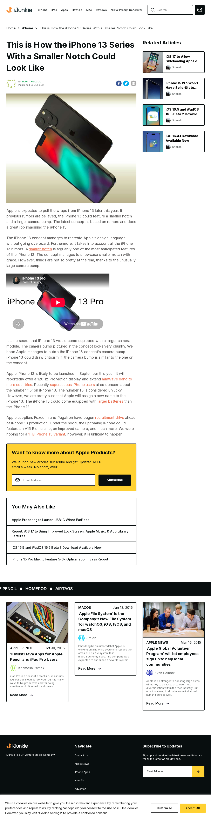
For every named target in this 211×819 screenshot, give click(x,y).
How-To (77, 10)
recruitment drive (109, 417)
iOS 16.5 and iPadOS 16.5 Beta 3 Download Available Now (57, 547)
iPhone (42, 10)
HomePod (24, 588)
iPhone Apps (82, 772)
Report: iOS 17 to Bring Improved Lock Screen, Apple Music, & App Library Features (70, 533)
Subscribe (115, 480)
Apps (64, 10)
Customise (164, 808)
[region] (105, 807)
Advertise (81, 788)
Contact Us (81, 755)
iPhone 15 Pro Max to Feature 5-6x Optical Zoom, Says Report (60, 559)
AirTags (53, 588)
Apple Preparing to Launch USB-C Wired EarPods (50, 520)
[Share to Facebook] (119, 83)
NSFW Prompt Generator (126, 10)
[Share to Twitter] (126, 83)
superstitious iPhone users (72, 384)
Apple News (82, 763)
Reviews (101, 10)
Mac (89, 10)
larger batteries (110, 401)
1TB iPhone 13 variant (46, 434)
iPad (54, 10)
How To (79, 780)
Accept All (193, 808)
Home (11, 28)
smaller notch (40, 249)
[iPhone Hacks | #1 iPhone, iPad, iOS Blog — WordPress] (19, 10)
